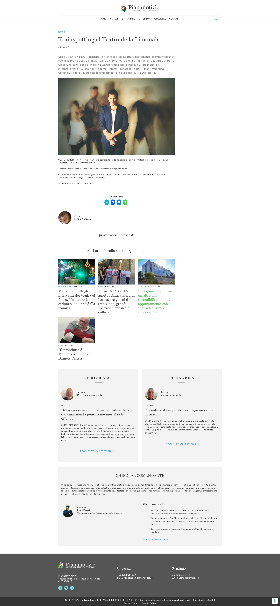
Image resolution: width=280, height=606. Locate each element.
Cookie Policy (149, 603)
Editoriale (128, 18)
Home (103, 18)
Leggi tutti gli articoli (180, 444)
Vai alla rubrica (154, 539)
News (61, 32)
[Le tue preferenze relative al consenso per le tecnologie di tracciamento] (275, 601)
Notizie (114, 18)
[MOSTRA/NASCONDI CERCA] (216, 19)
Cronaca (62, 287)
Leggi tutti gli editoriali (97, 451)
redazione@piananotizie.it (138, 578)
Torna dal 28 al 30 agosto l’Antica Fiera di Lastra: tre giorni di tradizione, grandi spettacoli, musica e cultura (116, 301)
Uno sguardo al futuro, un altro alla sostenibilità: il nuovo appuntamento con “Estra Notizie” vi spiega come (156, 301)
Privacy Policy (131, 603)
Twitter (66, 588)
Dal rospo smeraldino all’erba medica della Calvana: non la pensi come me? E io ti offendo (95, 414)
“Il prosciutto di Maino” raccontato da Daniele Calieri (75, 354)
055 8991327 (128, 575)
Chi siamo (144, 18)
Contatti (174, 18)
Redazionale (143, 287)
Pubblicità (159, 18)
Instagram (72, 588)
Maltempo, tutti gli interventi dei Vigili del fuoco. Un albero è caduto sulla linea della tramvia (76, 299)
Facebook (60, 588)
